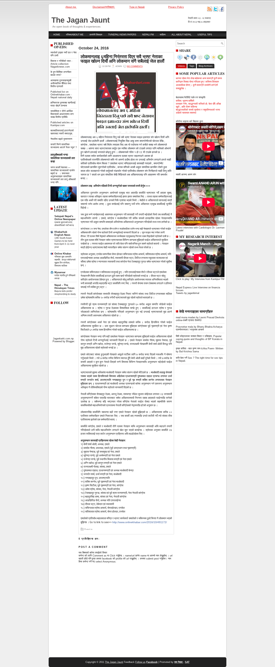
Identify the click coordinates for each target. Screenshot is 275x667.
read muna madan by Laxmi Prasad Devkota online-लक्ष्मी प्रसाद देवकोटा (200, 319)
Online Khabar (62, 253)
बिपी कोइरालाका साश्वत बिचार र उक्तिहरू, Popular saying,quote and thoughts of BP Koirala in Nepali (199, 339)
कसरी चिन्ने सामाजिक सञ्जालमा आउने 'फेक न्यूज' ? (64, 146)
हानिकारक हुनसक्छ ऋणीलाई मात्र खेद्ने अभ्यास (63, 104)
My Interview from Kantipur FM (207, 279)
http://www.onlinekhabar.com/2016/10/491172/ (139, 522)
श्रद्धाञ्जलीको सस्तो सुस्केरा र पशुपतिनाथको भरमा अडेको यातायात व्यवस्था (198, 111)
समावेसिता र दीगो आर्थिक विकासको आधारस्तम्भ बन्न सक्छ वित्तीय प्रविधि (62, 114)
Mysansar (59, 272)
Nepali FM (148, 34)
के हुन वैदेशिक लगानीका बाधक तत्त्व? (61, 73)
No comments (135, 66)
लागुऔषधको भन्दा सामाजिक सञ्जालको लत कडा (63, 158)
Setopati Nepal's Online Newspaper (65, 218)
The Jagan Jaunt (80, 20)
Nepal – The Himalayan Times (64, 286)
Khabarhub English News (62, 233)
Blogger (70, 341)
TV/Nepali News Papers (122, 34)
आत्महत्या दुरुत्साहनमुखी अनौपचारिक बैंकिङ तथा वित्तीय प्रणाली (61, 83)
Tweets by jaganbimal (187, 293)
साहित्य (163, 34)
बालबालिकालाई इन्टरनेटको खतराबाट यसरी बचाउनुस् (62, 132)
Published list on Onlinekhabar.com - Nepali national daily (61, 94)
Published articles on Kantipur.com (62, 124)
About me (71, 7)
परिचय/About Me (74, 34)
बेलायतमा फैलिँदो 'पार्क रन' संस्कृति (190, 97)
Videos (181, 66)
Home (56, 34)
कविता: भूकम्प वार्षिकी (185, 100)
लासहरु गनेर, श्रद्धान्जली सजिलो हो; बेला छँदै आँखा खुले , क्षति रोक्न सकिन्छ (198, 105)
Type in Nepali (137, 7)
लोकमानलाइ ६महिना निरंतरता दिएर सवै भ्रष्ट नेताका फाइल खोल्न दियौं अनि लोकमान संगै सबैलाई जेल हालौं (122, 58)
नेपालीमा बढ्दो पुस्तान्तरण (61, 139)
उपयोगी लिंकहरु (95, 34)
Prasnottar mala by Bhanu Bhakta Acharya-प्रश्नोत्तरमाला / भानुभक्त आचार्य (199, 328)
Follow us (140, 662)
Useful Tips (205, 34)
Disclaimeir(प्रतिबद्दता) (104, 7)
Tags (191, 66)
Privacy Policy (176, 7)
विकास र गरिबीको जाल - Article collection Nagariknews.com (61, 63)
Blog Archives (206, 66)
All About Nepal (182, 34)
